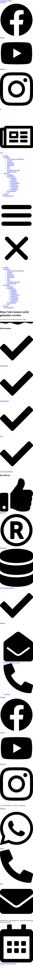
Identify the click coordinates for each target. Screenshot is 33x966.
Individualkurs (15, 186)
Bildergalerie (10, 165)
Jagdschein (7, 173)
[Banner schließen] (0, 965)
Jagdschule (7, 157)
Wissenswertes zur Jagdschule (15, 159)
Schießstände (10, 164)
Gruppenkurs (14, 188)
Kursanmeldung (11, 191)
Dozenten (9, 160)
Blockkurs (13, 178)
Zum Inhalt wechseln (6, 1)
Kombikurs (14, 181)
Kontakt (6, 194)
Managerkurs (14, 189)
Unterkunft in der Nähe (13, 170)
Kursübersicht (11, 176)
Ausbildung (10, 175)
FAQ (8, 192)
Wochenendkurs (15, 183)
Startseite (6, 156)
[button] (16, 231)
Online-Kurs (14, 184)
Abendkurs (14, 180)
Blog (8, 167)
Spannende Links (12, 172)
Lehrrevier (10, 162)
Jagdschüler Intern (9, 196)
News (8, 168)
